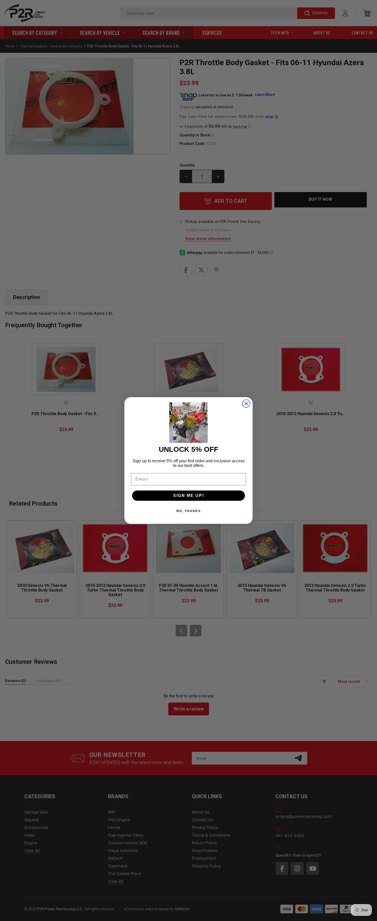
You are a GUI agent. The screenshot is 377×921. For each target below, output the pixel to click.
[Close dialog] (246, 403)
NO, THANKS (188, 511)
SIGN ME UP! (188, 495)
